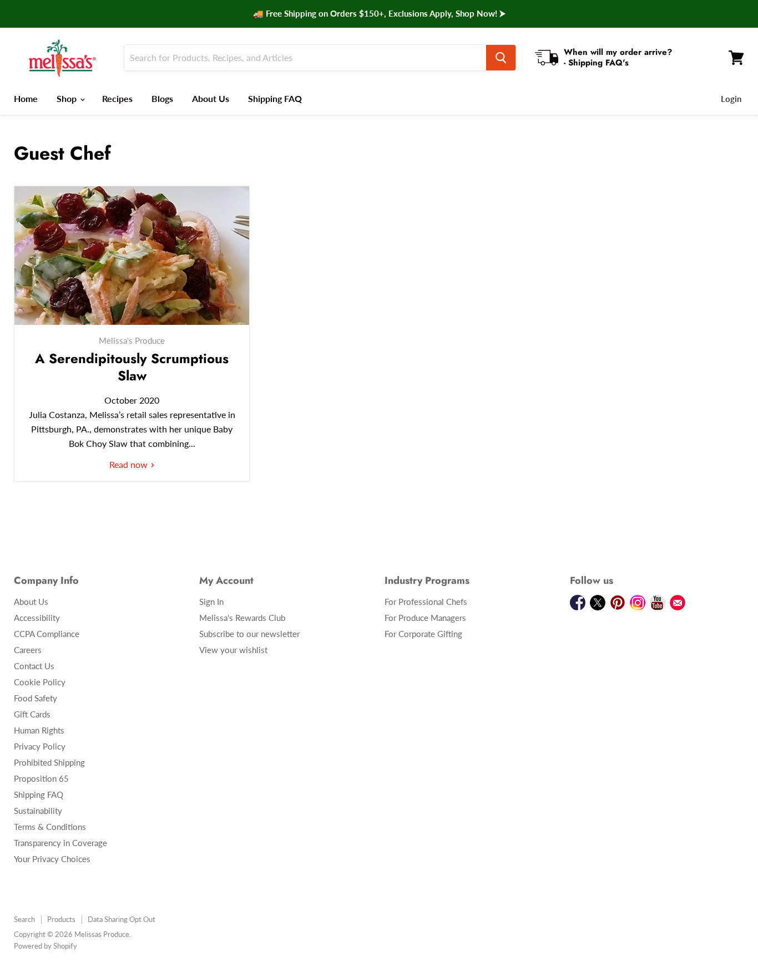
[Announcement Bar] (379, 14)
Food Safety (35, 698)
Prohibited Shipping (49, 762)
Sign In (211, 602)
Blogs (162, 98)
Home (26, 98)
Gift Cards (32, 714)
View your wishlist (233, 650)
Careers (28, 650)
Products (61, 919)
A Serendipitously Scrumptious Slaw (132, 367)
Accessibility (37, 618)
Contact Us (34, 666)
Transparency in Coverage (60, 843)
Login (731, 99)
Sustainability (38, 811)
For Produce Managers (425, 618)
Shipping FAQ (275, 98)
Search (24, 919)
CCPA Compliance (46, 634)
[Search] (501, 57)
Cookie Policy (39, 682)
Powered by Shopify (45, 945)
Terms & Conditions (50, 827)
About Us (210, 98)
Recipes (117, 98)
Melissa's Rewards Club (242, 618)
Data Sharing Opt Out (121, 919)
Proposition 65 (41, 778)
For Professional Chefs (426, 602)
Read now (129, 464)
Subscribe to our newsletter (249, 634)
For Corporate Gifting (423, 634)
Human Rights (39, 730)
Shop (68, 98)
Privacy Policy (39, 746)
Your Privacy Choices (52, 859)
